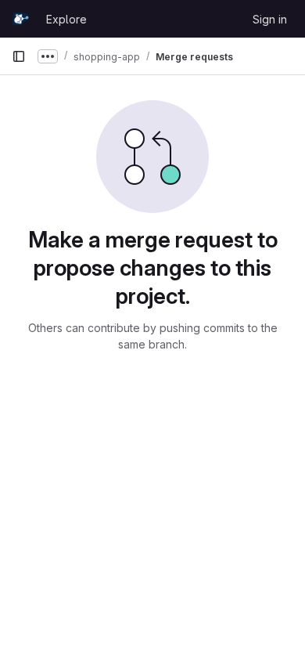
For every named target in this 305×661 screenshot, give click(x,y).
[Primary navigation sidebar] (18, 56)
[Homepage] (21, 18)
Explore (66, 19)
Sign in (270, 19)
